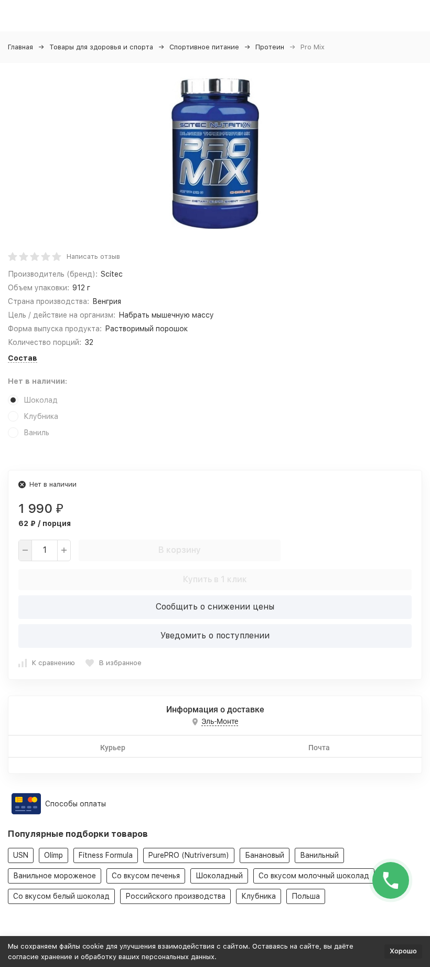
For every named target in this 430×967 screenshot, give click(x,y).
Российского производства (175, 896)
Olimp (53, 855)
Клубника (258, 896)
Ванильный (319, 855)
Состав (22, 358)
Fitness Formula (106, 855)
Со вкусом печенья (146, 875)
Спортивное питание (204, 47)
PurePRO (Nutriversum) (188, 855)
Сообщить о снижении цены (215, 607)
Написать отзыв (93, 256)
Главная (20, 47)
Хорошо (403, 951)
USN (20, 855)
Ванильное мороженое (54, 875)
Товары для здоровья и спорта (101, 47)
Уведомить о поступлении (215, 635)
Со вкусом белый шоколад (61, 896)
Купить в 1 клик (215, 579)
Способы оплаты (75, 804)
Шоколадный (219, 875)
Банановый (264, 855)
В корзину (179, 550)
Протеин (269, 47)
